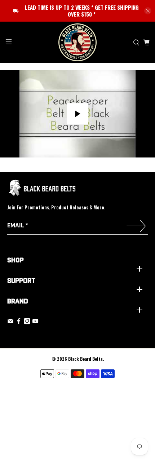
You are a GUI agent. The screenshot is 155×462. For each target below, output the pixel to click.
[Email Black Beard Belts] (10, 322)
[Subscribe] (136, 226)
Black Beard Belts (85, 358)
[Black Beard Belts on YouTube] (35, 322)
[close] (147, 10)
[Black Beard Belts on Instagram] (27, 322)
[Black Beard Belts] (77, 42)
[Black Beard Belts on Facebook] (18, 322)
